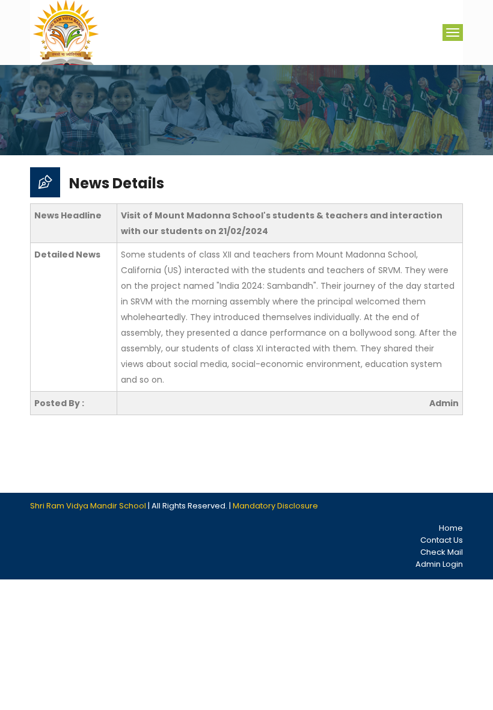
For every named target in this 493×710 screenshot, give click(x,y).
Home (451, 528)
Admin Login (439, 564)
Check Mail (441, 552)
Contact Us (441, 540)
